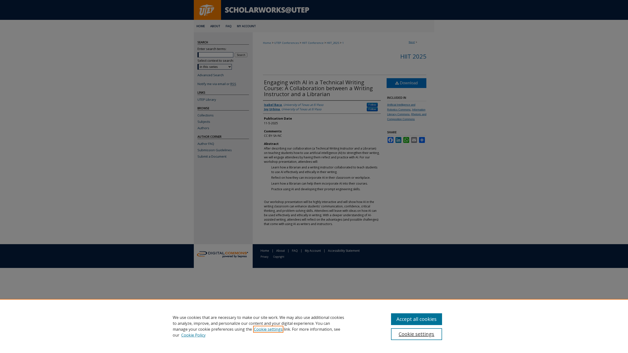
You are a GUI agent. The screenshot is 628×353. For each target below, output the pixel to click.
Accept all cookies (416, 319)
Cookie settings (268, 329)
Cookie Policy (193, 335)
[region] (314, 326)
